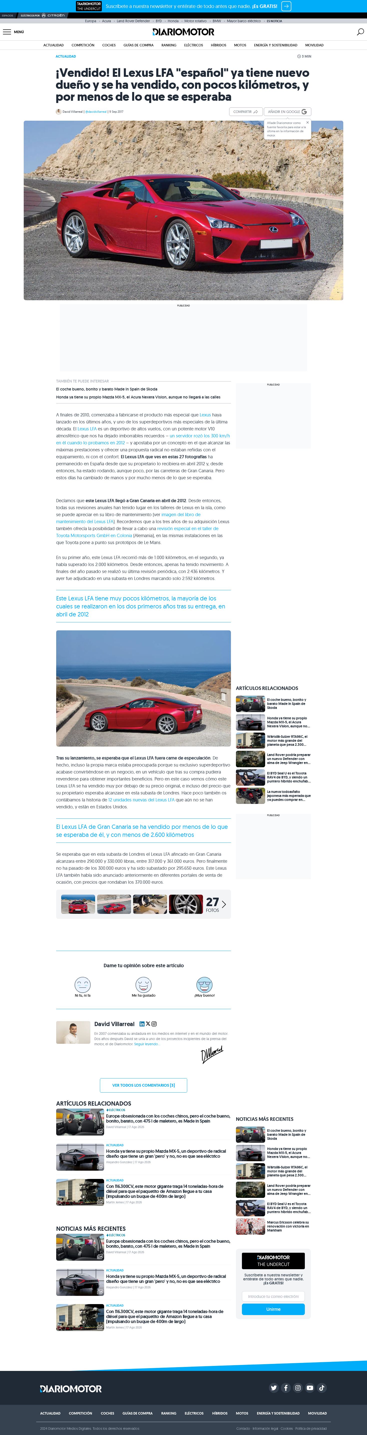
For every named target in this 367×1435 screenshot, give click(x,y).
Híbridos (218, 45)
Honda (173, 21)
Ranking (169, 45)
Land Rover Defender (133, 21)
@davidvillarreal (96, 111)
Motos (240, 45)
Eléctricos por (30, 15)
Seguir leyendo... (147, 1044)
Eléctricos (193, 45)
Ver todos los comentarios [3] (143, 1085)
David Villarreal (73, 111)
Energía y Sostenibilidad (275, 45)
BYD (159, 21)
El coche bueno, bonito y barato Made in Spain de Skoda (106, 389)
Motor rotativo (195, 21)
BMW (217, 21)
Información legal (265, 1428)
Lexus (205, 415)
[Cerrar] (307, 122)
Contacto (243, 1428)
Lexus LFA (87, 429)
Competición (83, 45)
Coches (109, 45)
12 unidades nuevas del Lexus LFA (141, 800)
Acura (106, 21)
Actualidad (53, 45)
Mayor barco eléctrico (244, 21)
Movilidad (314, 45)
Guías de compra (139, 45)
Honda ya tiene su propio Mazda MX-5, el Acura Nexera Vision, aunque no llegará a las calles (138, 397)
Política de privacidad (311, 1428)
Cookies (287, 1428)
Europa (90, 21)
